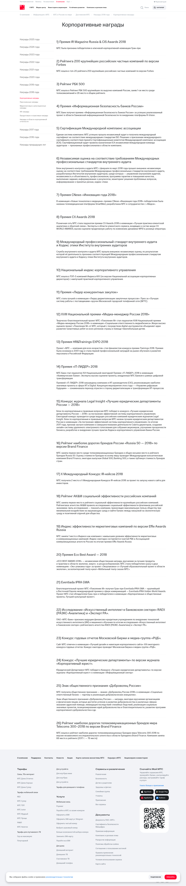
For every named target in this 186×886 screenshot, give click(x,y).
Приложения (101, 800)
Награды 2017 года (29, 129)
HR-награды (24, 112)
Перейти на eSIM (63, 840)
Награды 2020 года (30, 77)
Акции (70, 758)
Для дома (60, 846)
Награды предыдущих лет (33, 144)
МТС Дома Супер (24, 787)
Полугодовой (22, 840)
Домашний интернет (64, 850)
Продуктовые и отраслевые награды (34, 115)
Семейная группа (103, 791)
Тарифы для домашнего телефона (70, 787)
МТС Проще (22, 818)
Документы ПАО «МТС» (105, 820)
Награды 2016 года (29, 137)
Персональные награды (29, 102)
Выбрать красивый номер (67, 828)
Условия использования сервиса (109, 859)
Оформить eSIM (62, 815)
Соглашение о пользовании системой (111, 848)
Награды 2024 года (30, 47)
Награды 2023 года (30, 54)
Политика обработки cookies (107, 844)
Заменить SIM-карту (64, 836)
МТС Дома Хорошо (25, 783)
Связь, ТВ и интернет (25, 774)
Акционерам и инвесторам (136, 758)
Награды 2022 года (30, 62)
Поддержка (36, 758)
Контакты (48, 758)
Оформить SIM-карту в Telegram (69, 819)
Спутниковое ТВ (62, 859)
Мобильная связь (63, 802)
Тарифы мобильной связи (27, 792)
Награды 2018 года (29, 92)
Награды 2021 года (29, 69)
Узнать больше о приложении (152, 785)
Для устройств (62, 769)
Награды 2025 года (30, 39)
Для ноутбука (61, 778)
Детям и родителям (104, 783)
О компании (60, 2)
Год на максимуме (24, 836)
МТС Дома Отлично (25, 778)
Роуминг (59, 806)
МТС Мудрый (22, 814)
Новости (60, 758)
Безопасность (101, 778)
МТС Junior (21, 809)
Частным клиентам (26, 2)
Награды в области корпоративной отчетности (33, 120)
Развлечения (101, 774)
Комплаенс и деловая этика (107, 835)
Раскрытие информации (105, 840)
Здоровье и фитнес (103, 787)
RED (18, 796)
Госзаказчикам (48, 2)
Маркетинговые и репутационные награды (33, 107)
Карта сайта (101, 864)
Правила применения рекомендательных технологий (108, 854)
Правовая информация (105, 831)
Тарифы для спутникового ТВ (29, 832)
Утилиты (99, 796)
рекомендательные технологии (59, 877)
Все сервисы (101, 804)
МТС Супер (21, 801)
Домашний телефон (64, 863)
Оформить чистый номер (66, 823)
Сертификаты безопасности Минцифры (107, 825)
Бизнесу (38, 2)
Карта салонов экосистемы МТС (90, 758)
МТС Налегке (22, 827)
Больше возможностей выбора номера (72, 832)
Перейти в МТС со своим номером (70, 810)
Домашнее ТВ (62, 854)
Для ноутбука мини (64, 773)
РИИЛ (19, 822)
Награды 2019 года (29, 84)
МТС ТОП (21, 805)
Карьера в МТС (114, 758)
